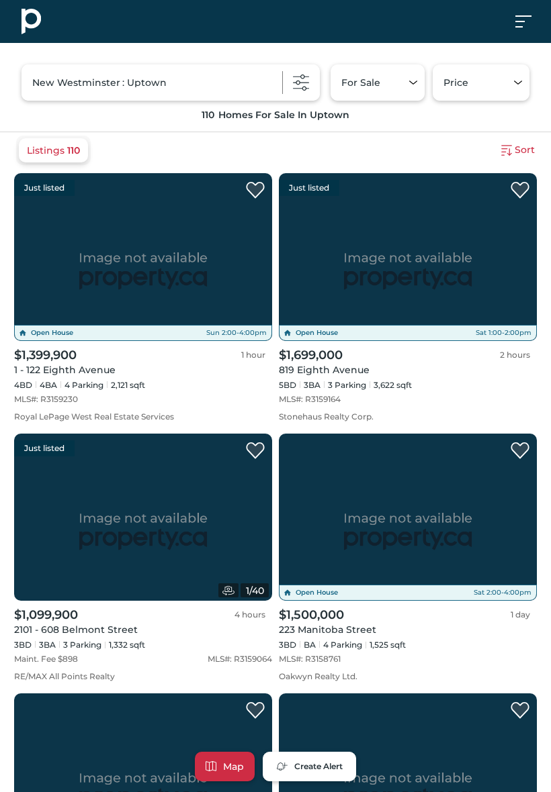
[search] (171, 82)
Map (233, 766)
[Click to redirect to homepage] (31, 21)
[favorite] (255, 190)
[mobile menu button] (531, 21)
